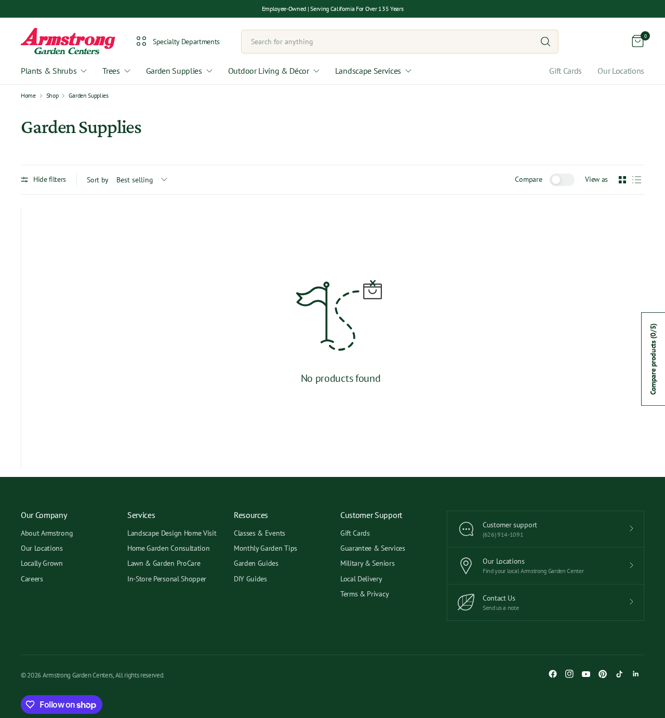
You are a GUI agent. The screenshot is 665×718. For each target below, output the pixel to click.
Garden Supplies (88, 95)
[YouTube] (586, 674)
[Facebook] (552, 674)
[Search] (545, 42)
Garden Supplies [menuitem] (174, 70)
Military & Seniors (367, 563)
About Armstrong (47, 533)
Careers (32, 578)
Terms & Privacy (364, 594)
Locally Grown (42, 563)
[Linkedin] (636, 674)
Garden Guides (256, 563)
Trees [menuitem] (110, 70)
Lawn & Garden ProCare (163, 563)
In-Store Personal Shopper (166, 578)
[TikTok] (619, 674)
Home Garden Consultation (168, 548)
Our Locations (620, 70)
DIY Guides (250, 578)
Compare (528, 179)
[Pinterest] (602, 674)
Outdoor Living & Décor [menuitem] (268, 70)
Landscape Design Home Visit (171, 533)
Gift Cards (565, 70)
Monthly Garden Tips (265, 548)
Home (28, 95)
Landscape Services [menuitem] (368, 70)
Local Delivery (361, 578)
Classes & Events (259, 533)
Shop (52, 95)
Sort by (98, 179)
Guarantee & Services (372, 548)
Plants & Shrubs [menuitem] (48, 70)
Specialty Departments (186, 41)
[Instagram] (569, 674)
